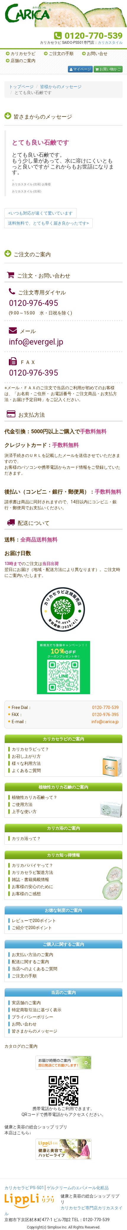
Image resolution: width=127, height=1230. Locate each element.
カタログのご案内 (21, 1046)
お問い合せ (97, 53)
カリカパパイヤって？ (32, 865)
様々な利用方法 (26, 763)
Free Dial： (65, 707)
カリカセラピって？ (30, 749)
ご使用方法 (22, 804)
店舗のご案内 (23, 60)
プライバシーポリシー (32, 1017)
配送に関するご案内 (30, 961)
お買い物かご (108, 69)
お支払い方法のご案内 (32, 954)
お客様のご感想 (26, 893)
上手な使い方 (24, 811)
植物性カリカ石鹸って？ (34, 797)
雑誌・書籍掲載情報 (30, 879)
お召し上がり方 (26, 756)
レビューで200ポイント (34, 920)
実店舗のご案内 (26, 1002)
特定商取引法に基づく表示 (36, 1009)
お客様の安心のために (32, 886)
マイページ (80, 69)
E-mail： (65, 721)
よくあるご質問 (26, 770)
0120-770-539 (94, 35)
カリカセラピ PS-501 (24, 1187)
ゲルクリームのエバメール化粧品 (78, 1187)
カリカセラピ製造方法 (32, 872)
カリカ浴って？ (26, 838)
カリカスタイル (110, 42)
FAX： (65, 714)
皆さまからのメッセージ (34, 1031)
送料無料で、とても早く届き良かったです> (48, 223)
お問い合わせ (24, 1024)
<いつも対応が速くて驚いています (40, 213)
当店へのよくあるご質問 (34, 968)
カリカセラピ (23, 53)
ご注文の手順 (61, 53)
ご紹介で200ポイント (32, 927)
